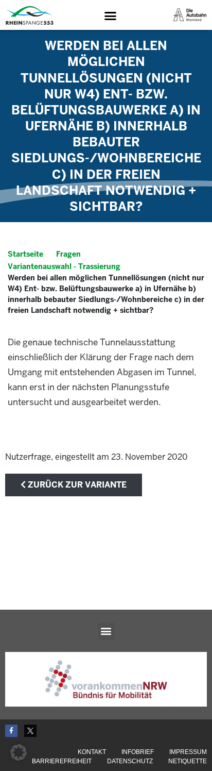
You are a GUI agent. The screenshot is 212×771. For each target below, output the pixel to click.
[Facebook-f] (11, 731)
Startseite (25, 254)
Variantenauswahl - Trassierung (64, 266)
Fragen (68, 254)
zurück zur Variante (76, 484)
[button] (110, 15)
